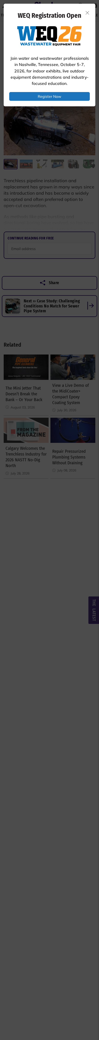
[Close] (87, 12)
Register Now (49, 96)
